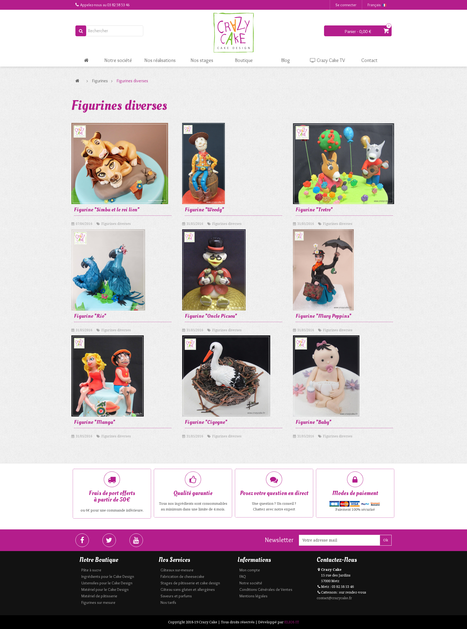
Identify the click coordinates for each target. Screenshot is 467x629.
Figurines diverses (116, 223)
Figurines (100, 80)
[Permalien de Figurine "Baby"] (326, 376)
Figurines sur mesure (98, 602)
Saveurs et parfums (176, 596)
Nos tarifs (168, 602)
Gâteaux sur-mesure (177, 570)
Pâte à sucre (91, 570)
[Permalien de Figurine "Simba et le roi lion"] (119, 163)
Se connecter (345, 4)
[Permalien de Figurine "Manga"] (107, 376)
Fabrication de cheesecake (182, 576)
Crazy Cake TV (330, 60)
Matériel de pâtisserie (99, 596)
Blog (285, 60)
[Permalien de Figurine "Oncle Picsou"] (214, 269)
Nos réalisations (160, 60)
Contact (369, 60)
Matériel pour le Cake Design (105, 589)
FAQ (242, 576)
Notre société (118, 60)
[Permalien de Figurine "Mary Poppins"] (323, 269)
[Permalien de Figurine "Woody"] (203, 163)
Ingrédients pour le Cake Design (107, 576)
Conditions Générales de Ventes (265, 589)
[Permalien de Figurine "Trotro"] (343, 163)
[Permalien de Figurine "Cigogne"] (226, 376)
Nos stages (202, 60)
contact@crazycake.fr (334, 597)
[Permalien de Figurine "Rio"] (108, 269)
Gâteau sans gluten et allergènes (188, 589)
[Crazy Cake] (233, 32)
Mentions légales (253, 596)
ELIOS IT (291, 622)
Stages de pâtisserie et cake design (190, 583)
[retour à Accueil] (78, 80)
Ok (385, 540)
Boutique (244, 60)
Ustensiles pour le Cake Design (106, 583)
